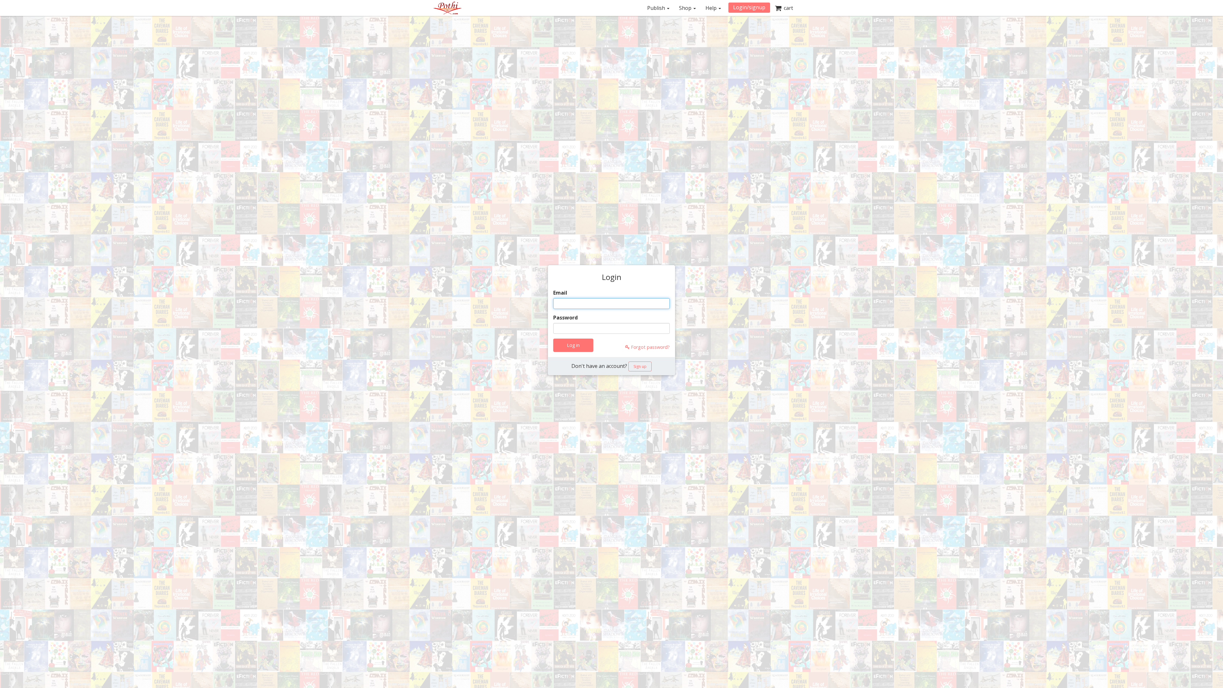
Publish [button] (656, 7)
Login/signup (749, 7)
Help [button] (711, 7)
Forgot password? (650, 347)
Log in (573, 345)
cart (787, 7)
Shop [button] (686, 7)
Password (565, 317)
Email (560, 292)
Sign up (640, 366)
